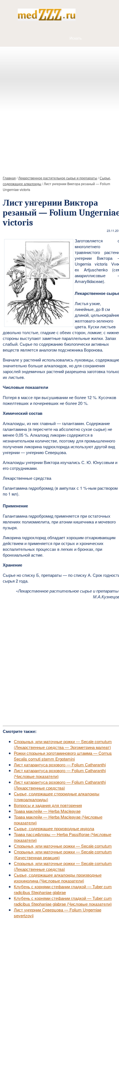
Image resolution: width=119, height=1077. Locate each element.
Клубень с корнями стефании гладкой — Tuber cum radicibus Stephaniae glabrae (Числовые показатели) (63, 901)
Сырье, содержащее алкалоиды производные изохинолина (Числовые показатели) (58, 878)
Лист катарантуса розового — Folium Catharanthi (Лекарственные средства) (60, 785)
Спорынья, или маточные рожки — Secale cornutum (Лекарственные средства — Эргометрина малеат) (63, 744)
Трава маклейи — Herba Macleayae (47, 811)
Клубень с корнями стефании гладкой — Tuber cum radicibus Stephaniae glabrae (63, 889)
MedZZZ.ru (33, 1059)
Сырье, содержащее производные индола (54, 828)
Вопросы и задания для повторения (48, 805)
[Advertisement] (59, 108)
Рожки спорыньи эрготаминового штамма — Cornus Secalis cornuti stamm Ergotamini (63, 756)
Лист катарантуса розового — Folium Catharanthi (60, 764)
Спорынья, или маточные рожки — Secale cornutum (63, 846)
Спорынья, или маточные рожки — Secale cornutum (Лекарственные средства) (63, 866)
